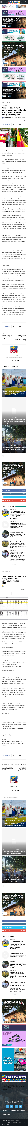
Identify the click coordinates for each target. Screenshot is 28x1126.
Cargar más (13, 564)
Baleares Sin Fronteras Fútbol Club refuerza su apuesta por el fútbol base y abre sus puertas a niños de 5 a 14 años (18, 544)
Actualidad (7, 102)
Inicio (3, 102)
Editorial (13, 445)
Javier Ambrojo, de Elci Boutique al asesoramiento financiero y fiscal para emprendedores (14, 421)
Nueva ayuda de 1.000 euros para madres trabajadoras (7, 337)
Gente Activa (14, 387)
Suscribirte (22, 500)
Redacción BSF (10, 117)
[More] (20, 124)
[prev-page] (3, 456)
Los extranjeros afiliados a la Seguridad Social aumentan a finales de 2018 (20, 338)
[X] (15, 360)
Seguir (23, 493)
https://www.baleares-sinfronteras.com (14, 357)
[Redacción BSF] (3, 118)
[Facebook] (9, 360)
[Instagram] (12, 360)
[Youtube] (18, 360)
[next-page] (5, 456)
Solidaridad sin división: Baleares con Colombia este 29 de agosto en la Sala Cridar (14, 449)
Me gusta (23, 490)
